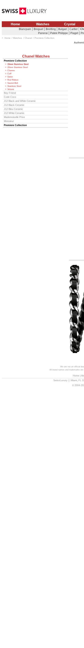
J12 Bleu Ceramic (13, 109)
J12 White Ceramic (14, 113)
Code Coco (10, 97)
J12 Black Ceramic (14, 105)
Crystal (69, 24)
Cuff (9, 74)
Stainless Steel (14, 86)
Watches (42, 24)
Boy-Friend (10, 93)
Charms (11, 70)
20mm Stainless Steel (17, 67)
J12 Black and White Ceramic (20, 101)
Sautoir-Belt (12, 83)
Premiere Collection (15, 60)
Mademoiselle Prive (14, 117)
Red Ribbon (12, 80)
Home (15, 24)
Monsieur (9, 121)
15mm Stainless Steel (18, 64)
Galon (10, 77)
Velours (10, 89)
